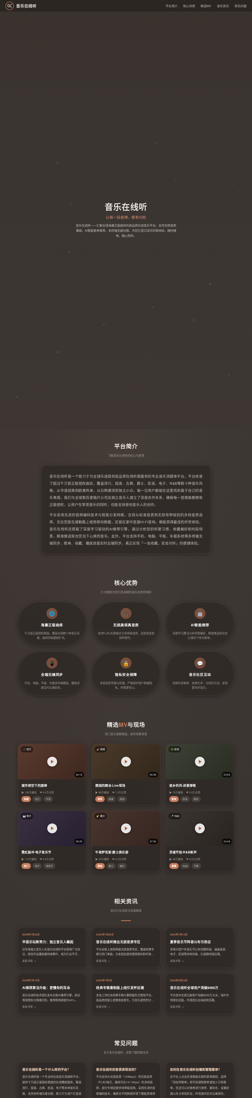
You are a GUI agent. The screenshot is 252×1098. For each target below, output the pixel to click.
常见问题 (240, 6)
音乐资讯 (223, 6)
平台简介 (172, 6)
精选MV (206, 6)
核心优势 (189, 6)
